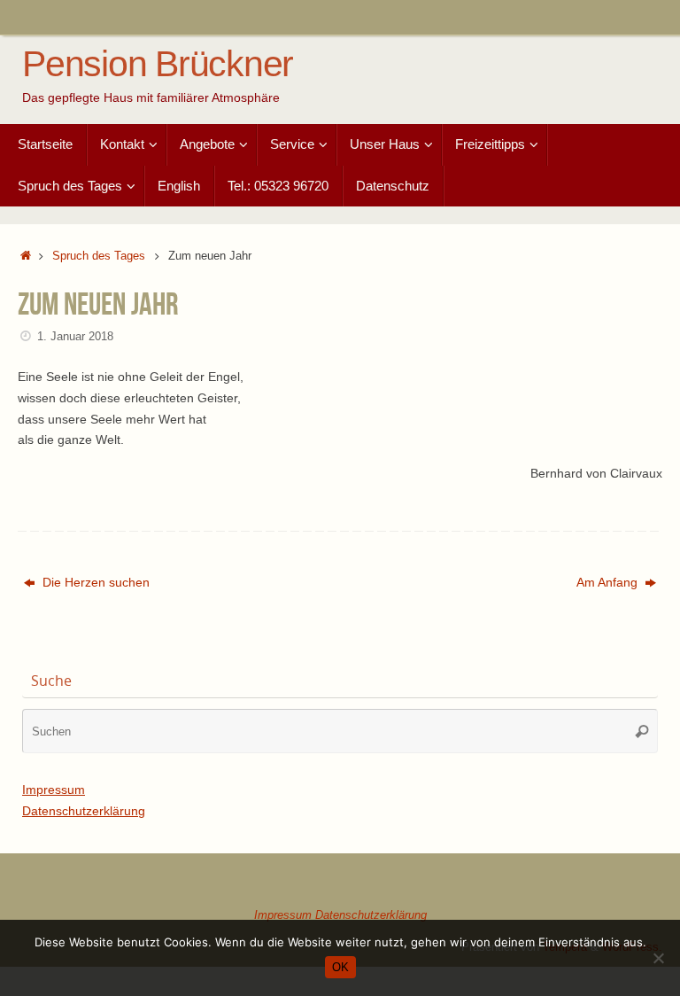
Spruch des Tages (98, 256)
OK (340, 967)
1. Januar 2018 (75, 337)
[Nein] (658, 958)
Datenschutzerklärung (83, 811)
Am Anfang (608, 582)
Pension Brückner (157, 64)
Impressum (53, 789)
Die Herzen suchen (94, 582)
